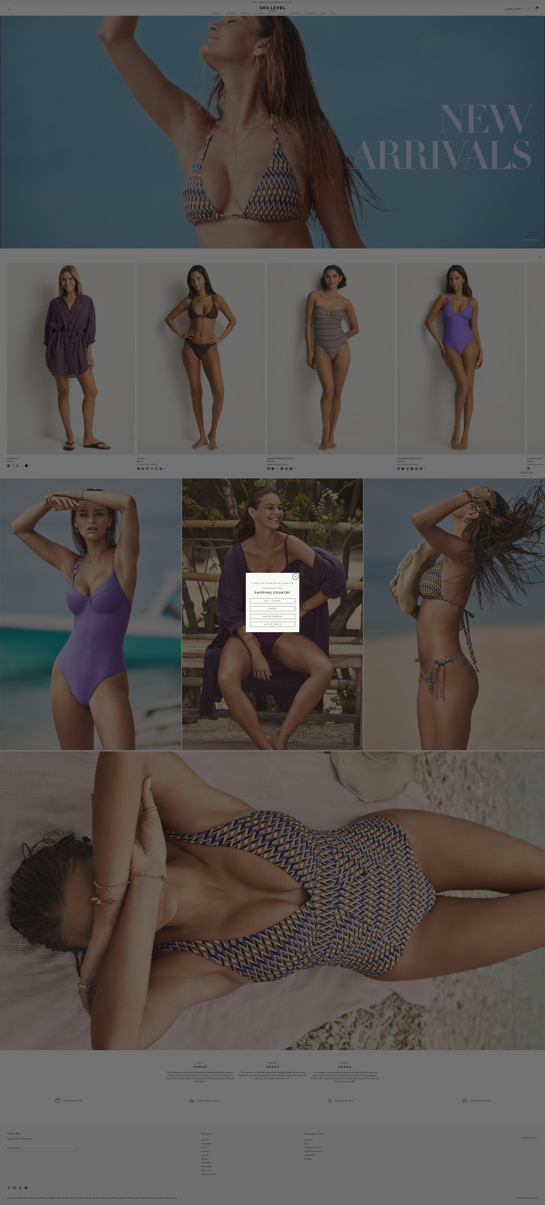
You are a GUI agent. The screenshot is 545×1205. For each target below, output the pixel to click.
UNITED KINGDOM (272, 616)
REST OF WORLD (272, 624)
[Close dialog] (295, 576)
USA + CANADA (272, 601)
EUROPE (272, 608)
